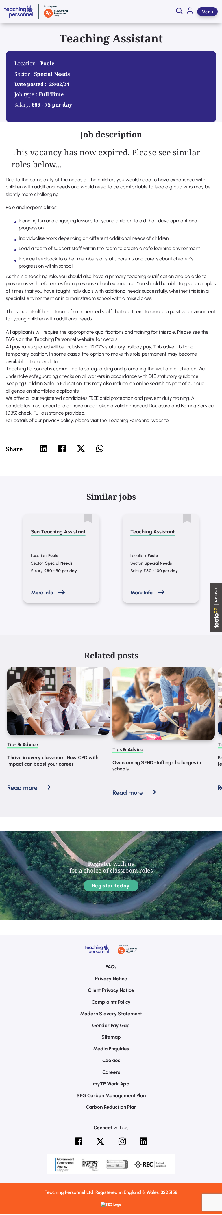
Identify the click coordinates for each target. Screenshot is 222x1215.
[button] (179, 11)
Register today (111, 886)
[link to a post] (58, 701)
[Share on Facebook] (62, 448)
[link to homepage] (36, 11)
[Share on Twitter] (81, 448)
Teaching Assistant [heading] (152, 532)
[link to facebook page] (78, 1141)
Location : (27, 63)
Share (14, 449)
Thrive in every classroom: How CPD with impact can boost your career (52, 761)
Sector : (24, 73)
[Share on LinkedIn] (43, 448)
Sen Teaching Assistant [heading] (58, 532)
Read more (22, 787)
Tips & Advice (22, 744)
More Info (42, 592)
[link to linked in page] (143, 1141)
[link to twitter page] (100, 1141)
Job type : (26, 94)
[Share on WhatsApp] (99, 448)
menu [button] (207, 11)
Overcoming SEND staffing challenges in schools (156, 765)
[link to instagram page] (122, 1141)
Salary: (22, 104)
